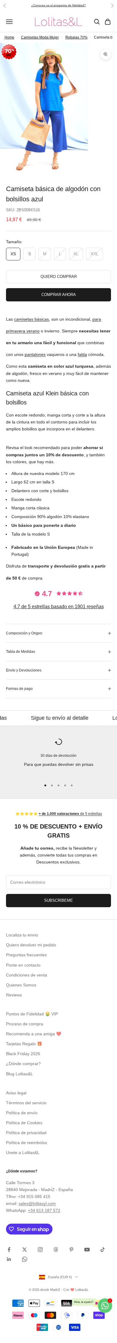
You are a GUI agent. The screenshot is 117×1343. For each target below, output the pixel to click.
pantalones (35, 354)
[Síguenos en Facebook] (9, 1250)
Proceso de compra (24, 1023)
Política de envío (22, 1112)
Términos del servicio (26, 1102)
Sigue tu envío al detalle (43, 718)
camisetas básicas (31, 319)
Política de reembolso (26, 1142)
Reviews (14, 994)
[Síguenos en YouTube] (87, 1250)
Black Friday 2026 (23, 1053)
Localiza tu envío (22, 935)
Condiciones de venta (26, 975)
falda (82, 354)
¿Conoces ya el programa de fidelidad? (58, 5)
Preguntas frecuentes (26, 954)
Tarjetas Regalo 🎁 (24, 1043)
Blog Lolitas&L (19, 1073)
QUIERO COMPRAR (58, 276)
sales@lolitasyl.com (37, 1203)
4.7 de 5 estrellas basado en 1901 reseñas (59, 606)
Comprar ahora (58, 294)
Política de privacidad (26, 1132)
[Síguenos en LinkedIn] (9, 1259)
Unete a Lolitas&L (23, 1152)
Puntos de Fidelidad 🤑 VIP (32, 1013)
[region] (58, 756)
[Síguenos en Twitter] (25, 1250)
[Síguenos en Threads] (56, 1250)
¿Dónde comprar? (23, 1063)
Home (9, 37)
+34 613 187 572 (44, 1210)
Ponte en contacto (23, 965)
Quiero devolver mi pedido (31, 944)
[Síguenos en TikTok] (103, 1250)
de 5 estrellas (70, 814)
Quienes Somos (21, 985)
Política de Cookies (24, 1122)
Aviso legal (16, 1092)
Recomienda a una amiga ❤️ (33, 1033)
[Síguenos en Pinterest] (71, 1250)
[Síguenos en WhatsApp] (25, 1259)
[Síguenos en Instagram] (40, 1250)
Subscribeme (58, 900)
